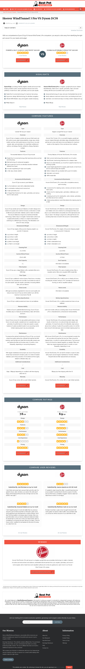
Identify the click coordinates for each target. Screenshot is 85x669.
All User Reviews (22, 533)
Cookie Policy (66, 638)
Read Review (22, 106)
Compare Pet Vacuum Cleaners (26, 23)
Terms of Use (66, 640)
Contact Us (45, 648)
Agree (69, 667)
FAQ (43, 645)
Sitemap (65, 643)
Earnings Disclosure (47, 643)
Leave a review (8, 659)
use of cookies (60, 667)
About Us (44, 635)
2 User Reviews (23, 55)
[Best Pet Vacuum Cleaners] (43, 3)
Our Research (46, 638)
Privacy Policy (66, 635)
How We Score (46, 640)
